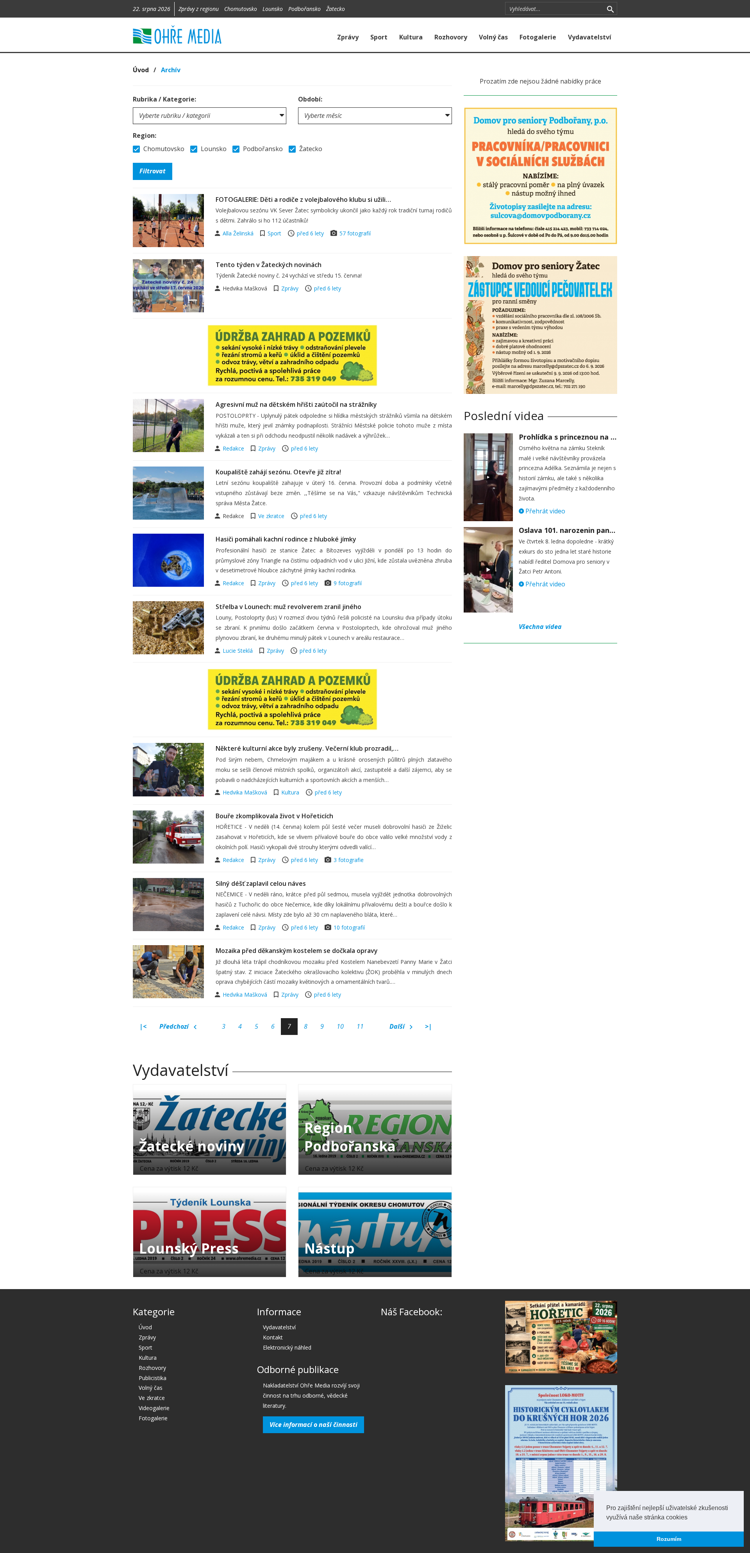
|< (142, 1026)
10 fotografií (349, 927)
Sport (379, 37)
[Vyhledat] (610, 8)
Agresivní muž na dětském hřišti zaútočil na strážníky (296, 404)
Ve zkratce (271, 516)
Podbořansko (304, 8)
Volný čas (493, 37)
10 (340, 1026)
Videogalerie (154, 1408)
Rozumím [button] (669, 1539)
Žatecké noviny (192, 1146)
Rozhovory (450, 37)
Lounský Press (189, 1248)
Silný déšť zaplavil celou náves (261, 883)
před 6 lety (310, 233)
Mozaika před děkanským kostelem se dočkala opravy (297, 950)
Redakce (234, 448)
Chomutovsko (240, 8)
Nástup (329, 1248)
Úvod (141, 70)
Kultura (411, 37)
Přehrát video (544, 511)
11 (360, 1026)
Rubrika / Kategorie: (164, 99)
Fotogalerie (538, 37)
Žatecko (335, 8)
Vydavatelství (589, 37)
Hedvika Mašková (246, 792)
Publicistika (152, 1378)
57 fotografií (355, 233)
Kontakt (273, 1337)
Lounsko (272, 8)
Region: (144, 135)
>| (428, 1026)
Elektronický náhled (287, 1347)
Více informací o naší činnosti (313, 1424)
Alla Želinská (239, 233)
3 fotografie (349, 860)
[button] (690, 1518)
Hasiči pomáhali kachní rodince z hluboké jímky (286, 539)
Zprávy (348, 37)
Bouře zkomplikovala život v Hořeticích (274, 816)
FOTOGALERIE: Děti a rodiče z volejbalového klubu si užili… (303, 199)
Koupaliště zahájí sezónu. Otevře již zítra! (278, 472)
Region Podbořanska (350, 1136)
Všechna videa (540, 626)
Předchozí (174, 1026)
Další (397, 1026)
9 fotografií (348, 583)
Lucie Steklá (238, 650)
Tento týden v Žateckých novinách (268, 264)
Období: (310, 99)
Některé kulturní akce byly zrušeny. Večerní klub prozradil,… (307, 748)
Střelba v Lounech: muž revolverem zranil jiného (288, 606)
